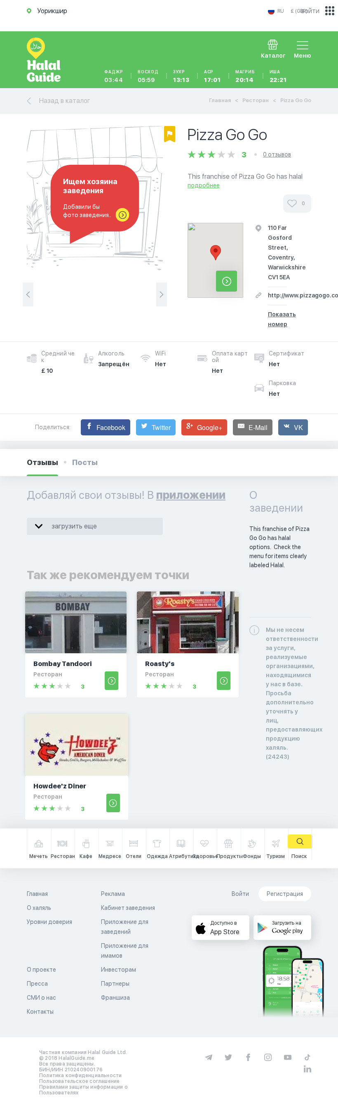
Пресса (37, 983)
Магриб (245, 76)
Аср (212, 76)
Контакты (40, 1011)
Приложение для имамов (124, 950)
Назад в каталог (64, 101)
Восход (148, 76)
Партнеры (115, 983)
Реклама (113, 894)
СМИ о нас (41, 997)
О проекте (41, 969)
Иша (278, 76)
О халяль (39, 908)
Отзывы (42, 462)
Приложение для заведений (124, 927)
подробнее (204, 185)
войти (310, 11)
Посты (85, 462)
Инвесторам (118, 969)
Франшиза (115, 997)
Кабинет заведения (128, 908)
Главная (220, 100)
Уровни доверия (49, 922)
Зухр (181, 76)
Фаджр (113, 76)
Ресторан (255, 100)
